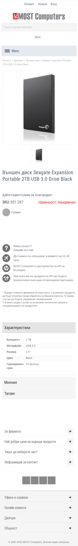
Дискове (18, 60)
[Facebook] (26, 480)
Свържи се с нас (23, 250)
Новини (42, 4)
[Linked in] (43, 480)
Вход (54, 4)
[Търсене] (72, 27)
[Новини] (51, 480)
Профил (29, 4)
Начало (6, 60)
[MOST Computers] (39, 16)
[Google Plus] (35, 480)
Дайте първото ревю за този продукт (27, 195)
